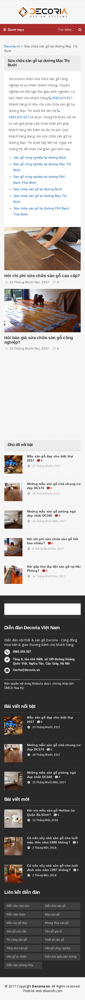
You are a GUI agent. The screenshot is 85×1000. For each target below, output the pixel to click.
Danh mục (16, 29)
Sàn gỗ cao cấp (17, 931)
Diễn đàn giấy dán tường (61, 956)
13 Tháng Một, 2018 (45, 820)
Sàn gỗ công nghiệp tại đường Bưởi (39, 157)
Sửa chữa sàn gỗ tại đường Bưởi (37, 189)
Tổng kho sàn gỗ (17, 948)
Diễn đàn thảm (16, 914)
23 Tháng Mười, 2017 (46, 466)
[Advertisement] (38, 394)
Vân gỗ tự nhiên (17, 956)
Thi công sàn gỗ (17, 939)
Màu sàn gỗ (52, 914)
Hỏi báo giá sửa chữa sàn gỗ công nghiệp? (38, 340)
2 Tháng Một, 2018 (44, 847)
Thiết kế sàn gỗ (54, 939)
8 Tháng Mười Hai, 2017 (48, 548)
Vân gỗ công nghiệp (57, 948)
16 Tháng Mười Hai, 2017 (49, 576)
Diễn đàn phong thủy (20, 965)
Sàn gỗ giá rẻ (53, 931)
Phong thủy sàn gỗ (57, 923)
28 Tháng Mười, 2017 (46, 493)
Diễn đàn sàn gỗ (55, 905)
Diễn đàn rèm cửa (18, 905)
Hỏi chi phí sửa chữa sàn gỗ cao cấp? (42, 275)
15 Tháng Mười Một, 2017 (49, 521)
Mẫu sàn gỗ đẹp (17, 923)
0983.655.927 (61, 98)
